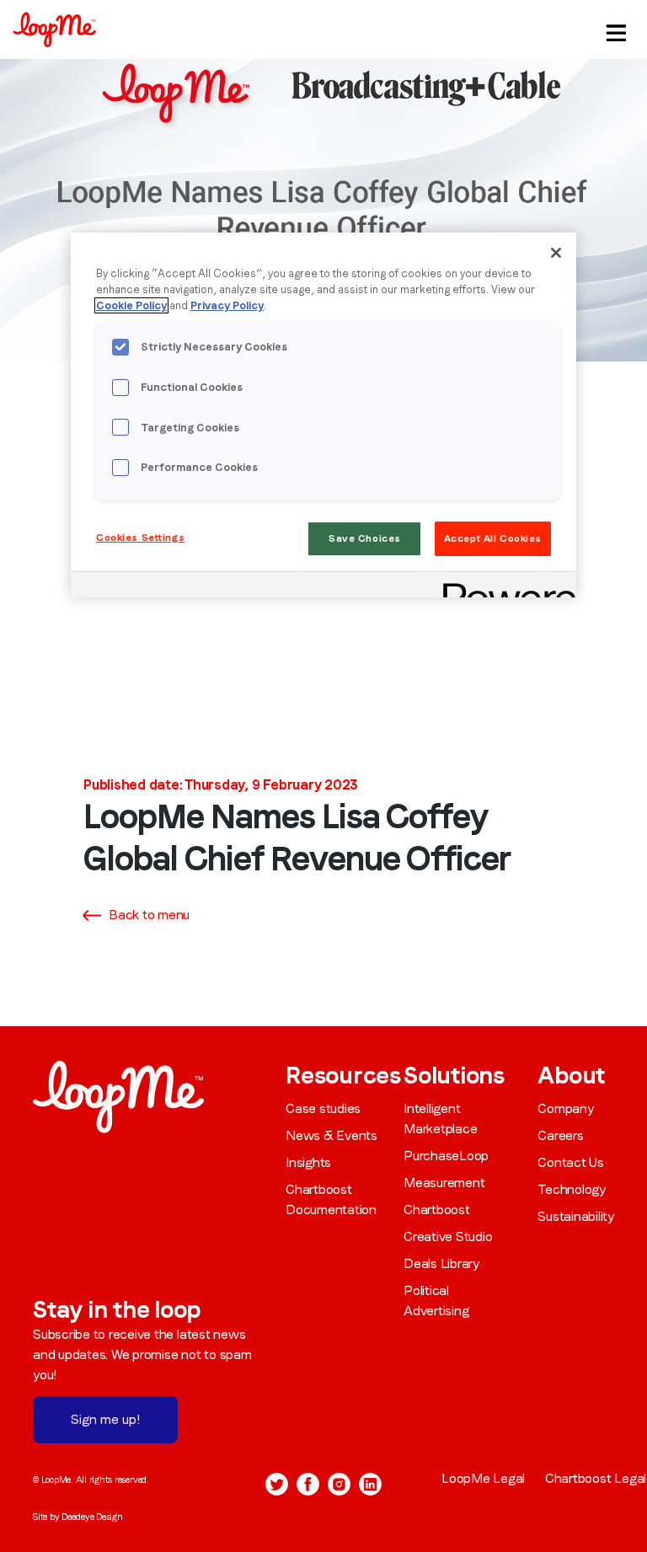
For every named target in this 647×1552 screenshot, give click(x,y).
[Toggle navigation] (613, 29)
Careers (560, 1135)
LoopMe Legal (483, 1478)
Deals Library (441, 1263)
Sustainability (575, 1216)
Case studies (323, 1108)
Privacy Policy (227, 305)
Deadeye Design (92, 1517)
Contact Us (570, 1162)
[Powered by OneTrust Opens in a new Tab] (504, 586)
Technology (571, 1189)
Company (565, 1108)
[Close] (556, 252)
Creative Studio (448, 1236)
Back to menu (149, 915)
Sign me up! (105, 1419)
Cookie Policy (131, 305)
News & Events (331, 1135)
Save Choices (365, 538)
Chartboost (437, 1209)
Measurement (444, 1183)
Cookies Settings (140, 537)
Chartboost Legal (595, 1478)
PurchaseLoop (446, 1156)
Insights (308, 1162)
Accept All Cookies (493, 538)
